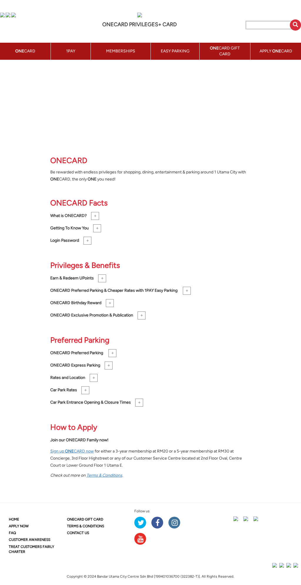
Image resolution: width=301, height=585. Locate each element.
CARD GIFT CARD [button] (225, 51)
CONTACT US (78, 533)
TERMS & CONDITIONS (85, 526)
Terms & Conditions (104, 475)
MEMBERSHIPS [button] (120, 51)
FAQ (12, 533)
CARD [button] (25, 51)
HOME (14, 519)
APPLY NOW (19, 526)
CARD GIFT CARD (85, 519)
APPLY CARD (276, 51)
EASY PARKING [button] (175, 51)
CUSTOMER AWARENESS (29, 540)
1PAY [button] (70, 51)
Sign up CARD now (72, 451)
